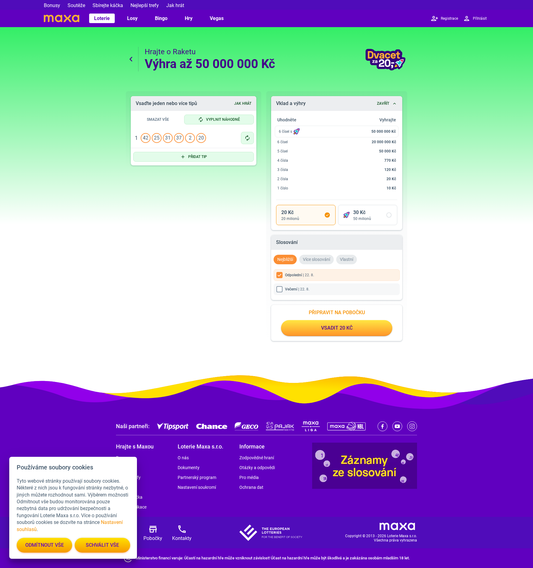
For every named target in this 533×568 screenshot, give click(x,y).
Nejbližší (285, 259)
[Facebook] (382, 426)
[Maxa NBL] (346, 426)
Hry (188, 18)
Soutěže (76, 5)
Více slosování (316, 259)
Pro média (249, 477)
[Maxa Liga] (311, 426)
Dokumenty (189, 467)
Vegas (217, 18)
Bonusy (52, 5)
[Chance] (211, 426)
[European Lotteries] (270, 533)
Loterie (102, 18)
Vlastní (346, 259)
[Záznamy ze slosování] (364, 466)
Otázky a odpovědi (257, 467)
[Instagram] (412, 426)
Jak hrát (175, 5)
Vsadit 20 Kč (337, 328)
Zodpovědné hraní (256, 457)
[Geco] (246, 426)
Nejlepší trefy (144, 5)
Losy (132, 18)
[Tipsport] (173, 426)
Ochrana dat (251, 487)
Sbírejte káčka (108, 5)
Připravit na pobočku (337, 312)
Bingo (161, 18)
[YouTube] (397, 426)
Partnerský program (197, 477)
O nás (183, 457)
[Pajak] (280, 426)
